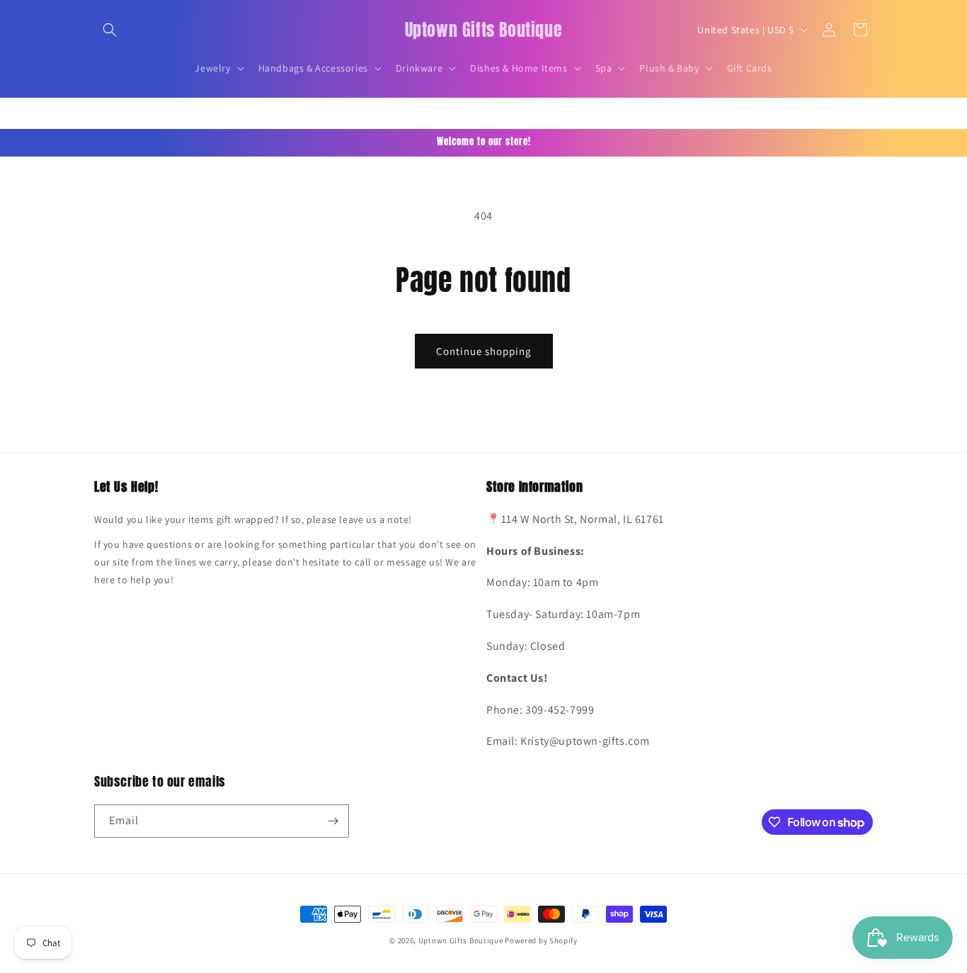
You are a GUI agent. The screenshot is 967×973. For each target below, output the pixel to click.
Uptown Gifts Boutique (460, 940)
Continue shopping (484, 351)
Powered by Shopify (541, 940)
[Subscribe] (332, 821)
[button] (109, 29)
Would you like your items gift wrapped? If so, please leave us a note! (253, 519)
